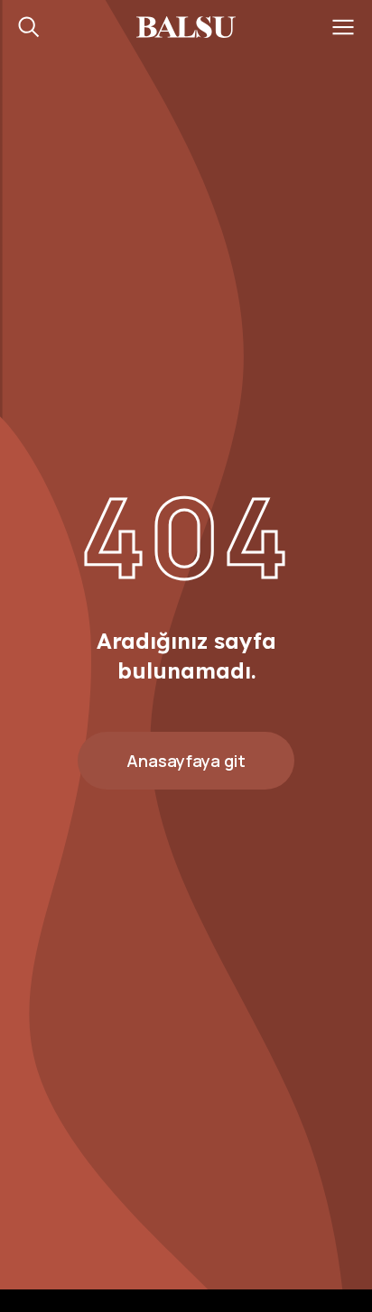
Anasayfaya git (186, 760)
